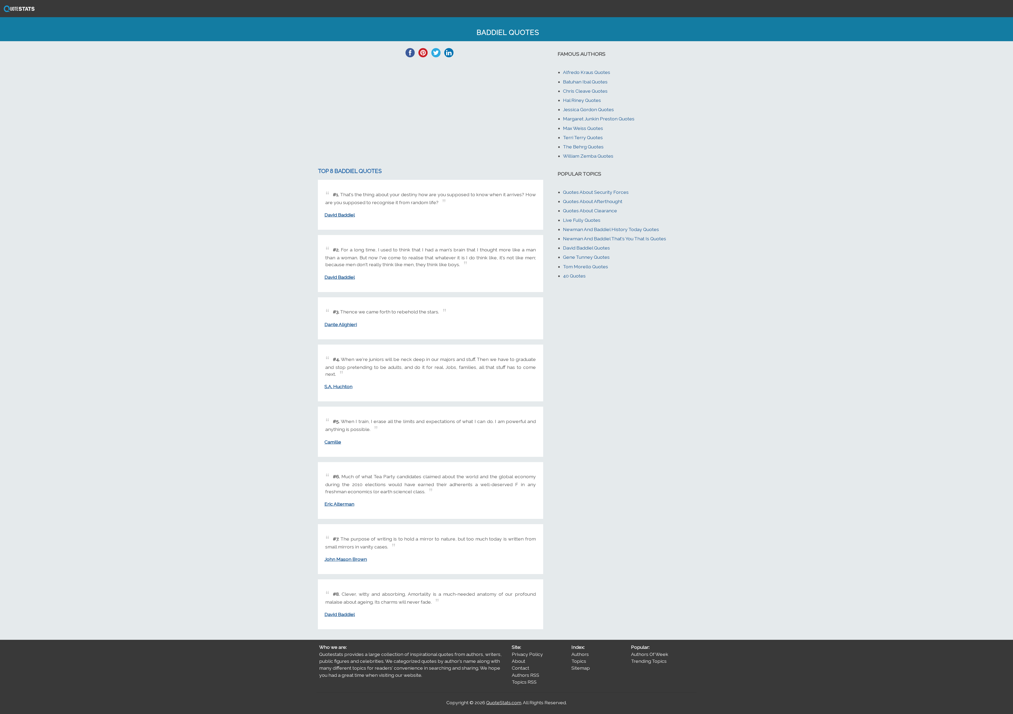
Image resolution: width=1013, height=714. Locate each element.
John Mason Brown (345, 559)
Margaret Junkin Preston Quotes (598, 118)
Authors (580, 654)
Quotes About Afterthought (592, 201)
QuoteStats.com (503, 702)
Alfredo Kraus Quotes (586, 72)
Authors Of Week (649, 654)
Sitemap (580, 668)
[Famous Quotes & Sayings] (18, 11)
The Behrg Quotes (583, 146)
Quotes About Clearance (590, 210)
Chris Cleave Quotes (585, 91)
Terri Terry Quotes (583, 137)
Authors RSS (525, 675)
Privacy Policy (527, 654)
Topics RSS (524, 682)
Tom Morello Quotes (585, 266)
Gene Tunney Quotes (586, 257)
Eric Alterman (339, 504)
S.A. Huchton (338, 386)
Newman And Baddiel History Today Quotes (611, 229)
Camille (332, 442)
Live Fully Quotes (581, 220)
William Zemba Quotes (588, 156)
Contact (520, 668)
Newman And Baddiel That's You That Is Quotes (614, 238)
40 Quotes (574, 276)
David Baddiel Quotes (586, 248)
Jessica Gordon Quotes (588, 109)
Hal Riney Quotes (582, 100)
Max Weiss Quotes (583, 128)
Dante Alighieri (340, 324)
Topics (578, 661)
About (518, 661)
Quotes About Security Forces (596, 192)
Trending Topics (649, 661)
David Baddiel (339, 215)
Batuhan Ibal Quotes (585, 81)
